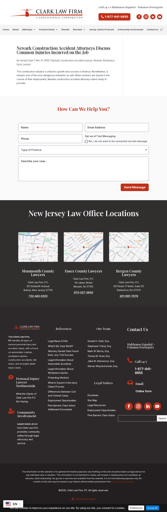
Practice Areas (47, 29)
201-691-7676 (129, 296)
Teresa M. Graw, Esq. (99, 356)
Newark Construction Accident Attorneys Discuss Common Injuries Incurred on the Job (63, 50)
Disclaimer (93, 395)
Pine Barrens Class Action (101, 415)
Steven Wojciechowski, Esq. (103, 366)
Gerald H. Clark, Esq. (98, 341)
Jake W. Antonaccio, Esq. (101, 361)
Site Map (92, 400)
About (16, 29)
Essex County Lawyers (83, 271)
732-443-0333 (38, 296)
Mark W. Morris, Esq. (98, 351)
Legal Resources (97, 405)
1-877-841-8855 (116, 16)
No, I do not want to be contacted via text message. (118, 141)
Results (65, 29)
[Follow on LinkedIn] (152, 16)
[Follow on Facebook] (139, 16)
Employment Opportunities (62, 400)
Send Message (134, 187)
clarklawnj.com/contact (122, 481)
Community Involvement (130, 29)
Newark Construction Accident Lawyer (72, 60)
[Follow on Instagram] (146, 16)
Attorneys (27, 29)
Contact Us (152, 29)
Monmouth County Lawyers (38, 273)
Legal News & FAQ (58, 341)
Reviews (77, 29)
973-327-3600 (83, 292)
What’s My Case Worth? (60, 346)
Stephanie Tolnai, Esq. (99, 346)
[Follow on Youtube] (159, 16)
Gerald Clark (26, 60)
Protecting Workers (58, 377)
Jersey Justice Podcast (101, 29)
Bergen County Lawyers (129, 273)
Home (6, 29)
